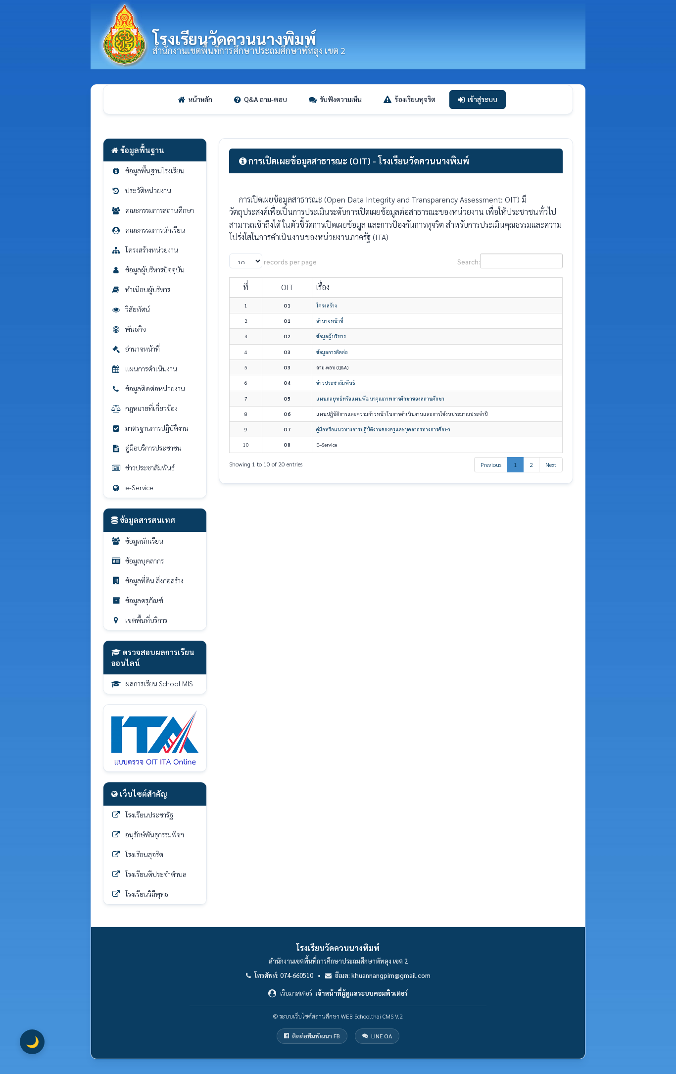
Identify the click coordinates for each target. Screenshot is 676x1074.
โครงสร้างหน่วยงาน (151, 249)
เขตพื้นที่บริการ (146, 619)
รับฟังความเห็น (341, 99)
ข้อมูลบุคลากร (144, 560)
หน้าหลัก (200, 99)
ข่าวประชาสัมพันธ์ (150, 467)
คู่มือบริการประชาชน (153, 447)
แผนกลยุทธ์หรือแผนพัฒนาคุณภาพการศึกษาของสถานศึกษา (380, 398)
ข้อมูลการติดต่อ (332, 352)
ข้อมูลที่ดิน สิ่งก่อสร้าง (154, 580)
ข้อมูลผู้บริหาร (331, 336)
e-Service (139, 487)
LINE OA (381, 1036)
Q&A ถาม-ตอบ (265, 99)
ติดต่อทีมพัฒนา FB (316, 1036)
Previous (491, 464)
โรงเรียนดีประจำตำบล (156, 873)
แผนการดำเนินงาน (151, 368)
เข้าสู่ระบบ (482, 99)
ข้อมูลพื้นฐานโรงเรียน (155, 170)
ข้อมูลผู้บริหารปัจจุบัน (155, 269)
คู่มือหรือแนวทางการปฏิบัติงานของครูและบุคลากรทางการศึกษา (383, 429)
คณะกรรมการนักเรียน (155, 229)
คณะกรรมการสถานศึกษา (159, 209)
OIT (287, 287)
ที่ (245, 287)
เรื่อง (323, 287)
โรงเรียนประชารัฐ (149, 814)
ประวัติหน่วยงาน (148, 190)
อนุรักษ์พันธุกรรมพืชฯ (154, 834)
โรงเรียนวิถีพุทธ (146, 893)
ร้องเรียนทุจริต (414, 99)
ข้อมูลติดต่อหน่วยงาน (155, 388)
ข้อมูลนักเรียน (144, 540)
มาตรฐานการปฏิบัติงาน (157, 427)
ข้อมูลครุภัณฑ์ (144, 600)
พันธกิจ (135, 328)
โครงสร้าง (326, 305)
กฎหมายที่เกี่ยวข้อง (151, 408)
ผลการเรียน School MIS (159, 683)
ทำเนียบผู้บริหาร (147, 289)
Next (550, 464)
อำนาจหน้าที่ (142, 348)
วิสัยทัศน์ (137, 309)
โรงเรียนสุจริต (144, 854)
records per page (289, 261)
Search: (468, 261)
